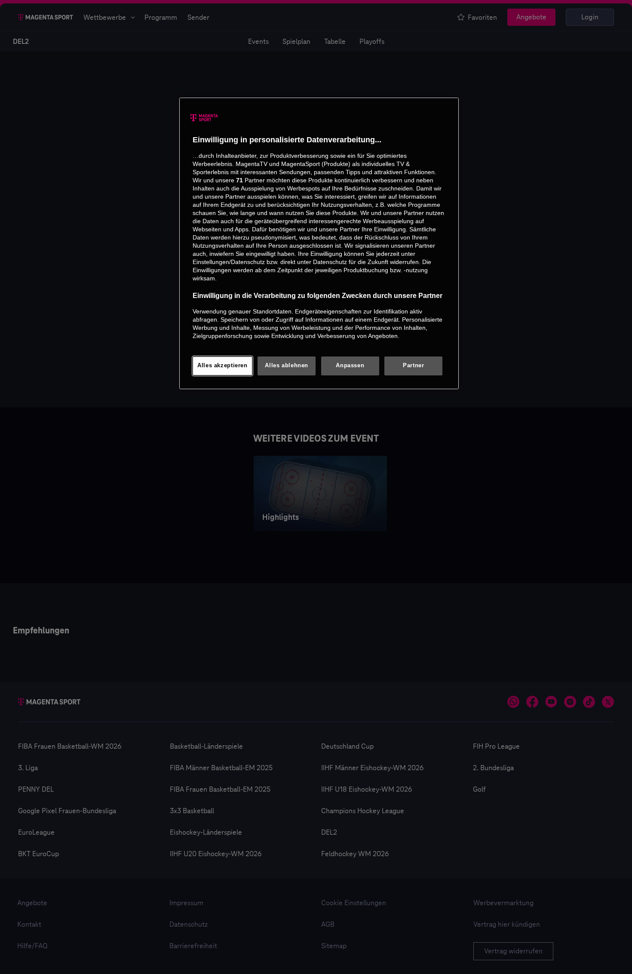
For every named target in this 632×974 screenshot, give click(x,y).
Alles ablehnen (286, 366)
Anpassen (350, 366)
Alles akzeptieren (222, 366)
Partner (413, 366)
